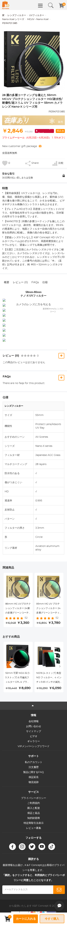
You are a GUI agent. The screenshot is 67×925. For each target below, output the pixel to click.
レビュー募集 (33, 828)
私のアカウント (33, 762)
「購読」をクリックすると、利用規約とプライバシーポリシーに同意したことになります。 (33, 877)
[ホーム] (5, 5)
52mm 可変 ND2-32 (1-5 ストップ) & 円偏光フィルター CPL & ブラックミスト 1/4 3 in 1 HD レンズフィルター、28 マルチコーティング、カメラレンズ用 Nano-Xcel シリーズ (17, 678)
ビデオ (33, 736)
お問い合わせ (33, 726)
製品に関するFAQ (33, 772)
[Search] (50, 5)
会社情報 (34, 721)
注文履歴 (34, 767)
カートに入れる (26, 918)
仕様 (45, 282)
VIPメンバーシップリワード (33, 746)
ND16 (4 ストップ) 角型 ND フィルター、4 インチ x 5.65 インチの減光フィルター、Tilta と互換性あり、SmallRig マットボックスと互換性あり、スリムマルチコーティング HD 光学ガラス (48, 678)
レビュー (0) (20, 282)
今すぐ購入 (52, 918)
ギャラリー (33, 741)
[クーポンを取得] (40, 146)
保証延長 (34, 777)
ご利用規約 (33, 803)
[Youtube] (41, 846)
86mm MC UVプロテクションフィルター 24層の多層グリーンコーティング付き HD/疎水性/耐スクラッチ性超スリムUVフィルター (18, 609)
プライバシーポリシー (33, 798)
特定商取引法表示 (34, 823)
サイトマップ (33, 731)
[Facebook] (12, 846)
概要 (6, 282)
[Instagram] (22, 846)
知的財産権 (33, 818)
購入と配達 (33, 808)
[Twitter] (32, 846)
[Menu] (40, 5)
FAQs (35, 282)
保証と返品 (33, 813)
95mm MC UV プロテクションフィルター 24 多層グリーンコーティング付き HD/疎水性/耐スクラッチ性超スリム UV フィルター (48, 609)
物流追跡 (34, 782)
